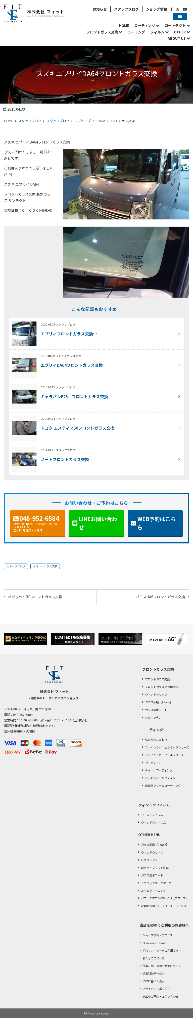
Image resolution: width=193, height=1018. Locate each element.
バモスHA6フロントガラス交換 (160, 596)
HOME (8, 120)
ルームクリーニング (153, 891)
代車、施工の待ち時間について (161, 966)
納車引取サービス (153, 973)
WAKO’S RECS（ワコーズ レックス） (165, 906)
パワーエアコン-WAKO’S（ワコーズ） (164, 898)
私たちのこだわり (156, 739)
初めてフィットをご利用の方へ (161, 950)
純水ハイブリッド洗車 (155, 868)
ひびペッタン (153, 717)
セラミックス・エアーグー (157, 883)
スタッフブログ (29, 120)
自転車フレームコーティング (163, 785)
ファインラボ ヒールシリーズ (164, 755)
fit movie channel (154, 943)
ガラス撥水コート (156, 710)
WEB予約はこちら (156, 523)
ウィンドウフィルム (153, 822)
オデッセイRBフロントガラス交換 (35, 596)
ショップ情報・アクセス (157, 935)
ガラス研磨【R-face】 (159, 702)
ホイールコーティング (158, 770)
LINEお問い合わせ (98, 523)
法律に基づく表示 (153, 981)
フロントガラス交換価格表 (161, 687)
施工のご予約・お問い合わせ (160, 996)
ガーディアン (153, 763)
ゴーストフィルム (152, 815)
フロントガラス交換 (45, 566)
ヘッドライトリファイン (160, 778)
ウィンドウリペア (156, 694)
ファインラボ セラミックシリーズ (167, 747)
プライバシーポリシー (156, 989)
